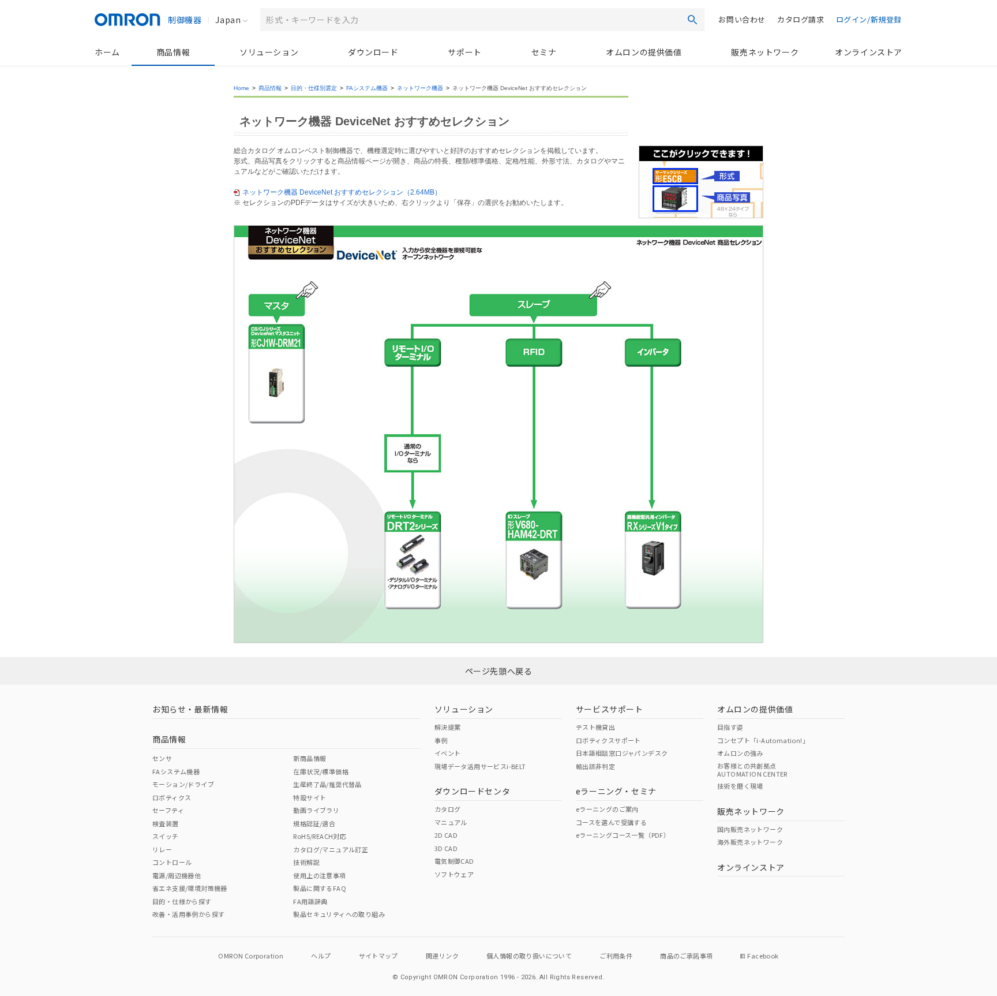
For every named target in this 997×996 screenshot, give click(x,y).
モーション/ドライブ (183, 784)
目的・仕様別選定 (314, 88)
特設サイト (309, 797)
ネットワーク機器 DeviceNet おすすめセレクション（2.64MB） (341, 192)
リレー (162, 849)
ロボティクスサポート (608, 740)
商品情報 (173, 52)
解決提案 (447, 727)
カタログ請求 (800, 19)
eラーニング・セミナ (616, 791)
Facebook (762, 955)
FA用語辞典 (310, 901)
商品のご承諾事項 (686, 955)
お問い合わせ (742, 19)
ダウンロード (373, 52)
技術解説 (306, 862)
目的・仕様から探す (182, 901)
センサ (162, 758)
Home (241, 88)
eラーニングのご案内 (607, 809)
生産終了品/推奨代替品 (327, 784)
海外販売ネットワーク (750, 841)
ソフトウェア (454, 874)
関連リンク (442, 955)
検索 (692, 20)
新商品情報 (309, 758)
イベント (447, 753)
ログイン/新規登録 (869, 19)
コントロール (172, 862)
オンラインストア (868, 52)
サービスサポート (609, 709)
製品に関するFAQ (319, 888)
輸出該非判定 (595, 766)
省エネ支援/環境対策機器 (189, 888)
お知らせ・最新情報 (190, 709)
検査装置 (165, 823)
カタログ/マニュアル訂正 (330, 849)
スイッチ (165, 836)
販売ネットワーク (765, 52)
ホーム (107, 52)
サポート (464, 52)
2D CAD (446, 835)
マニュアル (450, 822)
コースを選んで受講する (611, 822)
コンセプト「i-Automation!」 (763, 740)
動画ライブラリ (316, 810)
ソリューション (268, 52)
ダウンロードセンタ (472, 791)
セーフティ (168, 810)
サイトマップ (378, 955)
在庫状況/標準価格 (320, 771)
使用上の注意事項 (319, 875)
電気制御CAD (454, 861)
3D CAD (446, 848)
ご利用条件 (615, 955)
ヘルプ (321, 955)
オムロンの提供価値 (643, 52)
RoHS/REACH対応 (319, 836)
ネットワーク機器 (420, 88)
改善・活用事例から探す (188, 914)
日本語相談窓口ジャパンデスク (622, 753)
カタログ (447, 809)
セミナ (544, 52)
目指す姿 (730, 727)
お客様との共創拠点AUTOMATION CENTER (752, 769)
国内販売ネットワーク (750, 829)
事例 (441, 740)
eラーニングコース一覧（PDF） (623, 835)
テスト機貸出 (595, 727)
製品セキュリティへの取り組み (339, 914)
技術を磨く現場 (740, 785)
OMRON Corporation (250, 955)
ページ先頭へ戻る (499, 671)
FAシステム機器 (367, 88)
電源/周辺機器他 (176, 875)
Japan (228, 20)
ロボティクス (171, 797)
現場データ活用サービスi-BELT (480, 766)
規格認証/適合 (314, 823)
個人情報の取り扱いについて (529, 955)
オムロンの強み (740, 753)
